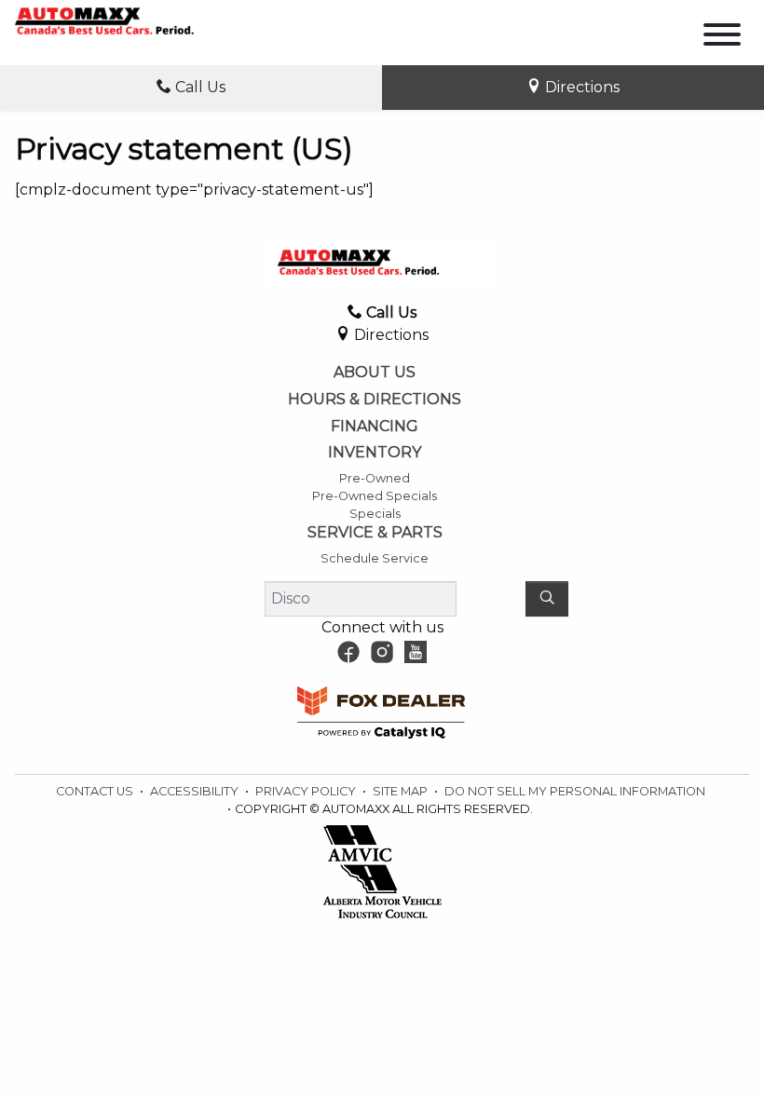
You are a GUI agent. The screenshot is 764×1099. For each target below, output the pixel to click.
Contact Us (96, 791)
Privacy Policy (307, 791)
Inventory (374, 452)
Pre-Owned (374, 478)
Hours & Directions (374, 399)
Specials (375, 514)
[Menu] (722, 37)
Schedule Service (375, 558)
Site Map (401, 791)
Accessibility (195, 791)
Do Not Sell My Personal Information (574, 791)
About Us (375, 372)
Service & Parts (375, 532)
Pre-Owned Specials (374, 496)
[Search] (546, 599)
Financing (374, 426)
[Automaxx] (130, 20)
